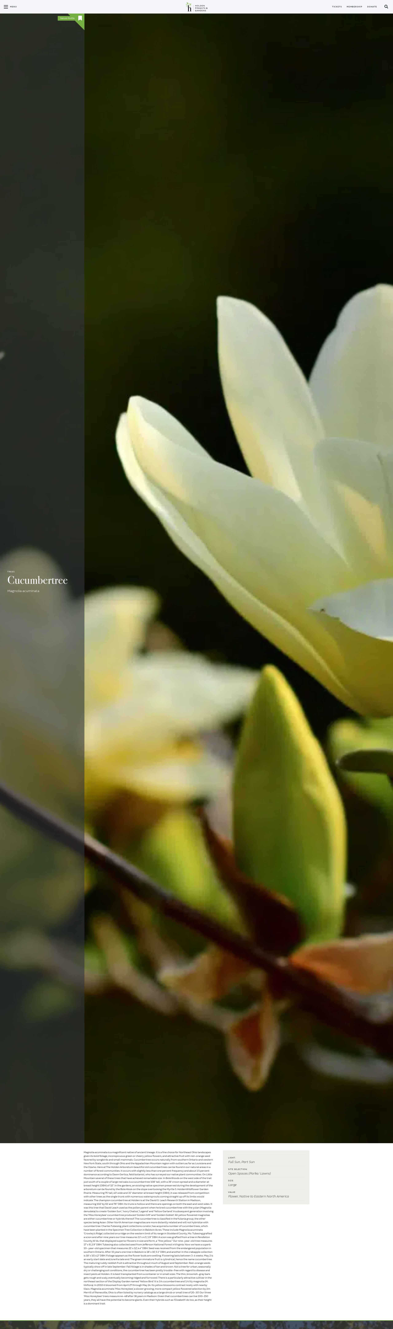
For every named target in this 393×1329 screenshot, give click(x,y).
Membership (354, 7)
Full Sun (234, 1162)
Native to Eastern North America (264, 1196)
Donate (372, 7)
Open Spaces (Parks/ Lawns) (249, 1173)
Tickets (337, 7)
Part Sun (248, 1162)
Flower (233, 1196)
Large (232, 1185)
